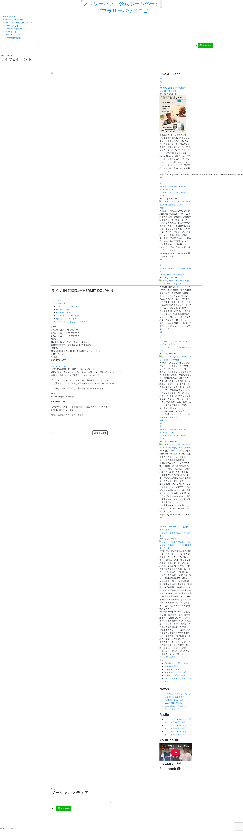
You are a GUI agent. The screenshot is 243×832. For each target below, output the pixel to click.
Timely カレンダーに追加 (67, 306)
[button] (59, 303)
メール (54, 363)
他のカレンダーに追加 (66, 318)
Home (11, 16)
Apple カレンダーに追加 (67, 315)
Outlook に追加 (63, 312)
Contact (13, 37)
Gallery (13, 28)
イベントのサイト (59, 366)
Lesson (12, 34)
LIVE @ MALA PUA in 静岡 (172, 274)
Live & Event (18, 22)
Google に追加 (63, 309)
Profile (14, 19)
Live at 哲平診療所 (168, 91)
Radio (11, 31)
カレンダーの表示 (167, 657)
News (11, 25)
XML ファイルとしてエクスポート (71, 321)
